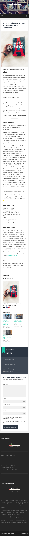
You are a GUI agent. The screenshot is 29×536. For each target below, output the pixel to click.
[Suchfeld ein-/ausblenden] (27, 16)
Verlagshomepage (12, 255)
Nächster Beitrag (9, 371)
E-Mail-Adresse (6, 404)
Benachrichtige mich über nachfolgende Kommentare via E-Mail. (13, 418)
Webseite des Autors (11, 353)
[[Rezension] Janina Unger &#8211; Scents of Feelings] (7, 332)
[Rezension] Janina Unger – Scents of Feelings (7, 337)
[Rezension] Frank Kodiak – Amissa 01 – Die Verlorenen (14, 25)
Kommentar (6, 384)
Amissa (7, 364)
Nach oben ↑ (24, 533)
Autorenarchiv (7, 353)
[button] (4, 307)
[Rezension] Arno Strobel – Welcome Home (18, 322)
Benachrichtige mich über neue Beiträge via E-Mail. (14, 422)
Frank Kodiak (12, 364)
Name (4, 398)
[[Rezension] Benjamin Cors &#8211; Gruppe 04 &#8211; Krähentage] (7, 316)
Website (4, 410)
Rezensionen (8, 362)
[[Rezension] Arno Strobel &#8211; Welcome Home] (18, 316)
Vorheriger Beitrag (9, 369)
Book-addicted (14, 4)
